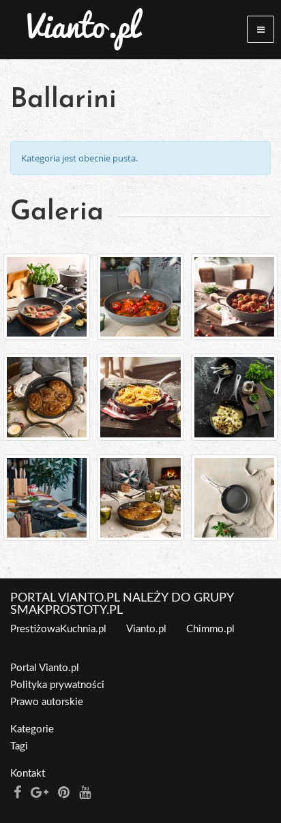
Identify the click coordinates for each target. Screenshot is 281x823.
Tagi (19, 746)
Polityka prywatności (57, 685)
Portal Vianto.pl (44, 668)
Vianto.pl (146, 629)
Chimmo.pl (210, 629)
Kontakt (27, 773)
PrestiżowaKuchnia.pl (58, 629)
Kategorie (32, 729)
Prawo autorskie (46, 702)
